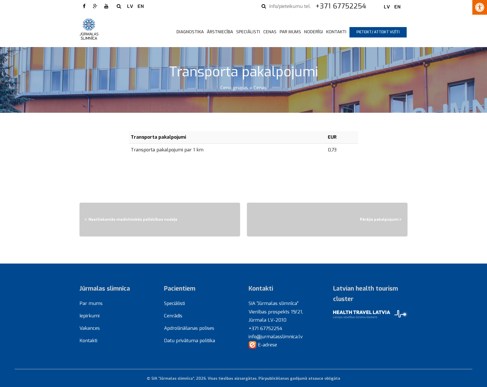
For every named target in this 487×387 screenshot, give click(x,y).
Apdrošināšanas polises (189, 328)
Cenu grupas (234, 88)
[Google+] (95, 6)
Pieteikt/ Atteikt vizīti (378, 32)
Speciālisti (248, 32)
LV (130, 6)
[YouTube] (106, 6)
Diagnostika (190, 32)
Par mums (290, 32)
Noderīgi (313, 32)
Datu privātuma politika (189, 340)
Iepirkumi (89, 316)
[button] (479, 7)
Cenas (269, 32)
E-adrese (266, 345)
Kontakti (336, 32)
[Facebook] (84, 6)
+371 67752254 (342, 6)
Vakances (89, 328)
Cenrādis (173, 316)
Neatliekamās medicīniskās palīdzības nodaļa (132, 219)
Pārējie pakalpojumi (379, 219)
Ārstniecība (220, 32)
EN (141, 6)
